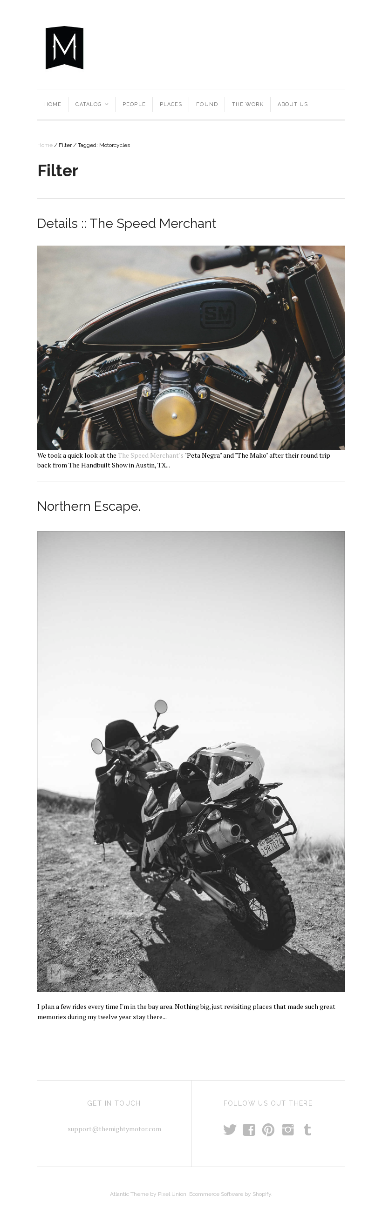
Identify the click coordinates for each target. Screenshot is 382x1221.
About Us (293, 104)
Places (171, 104)
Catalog (92, 104)
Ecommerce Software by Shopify (230, 1194)
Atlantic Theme (129, 1194)
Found (207, 104)
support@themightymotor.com (114, 1128)
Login (332, 47)
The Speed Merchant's (151, 455)
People (134, 104)
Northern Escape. (89, 506)
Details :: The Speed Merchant (126, 223)
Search (253, 47)
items (298, 47)
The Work (248, 104)
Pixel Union (172, 1194)
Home (52, 104)
